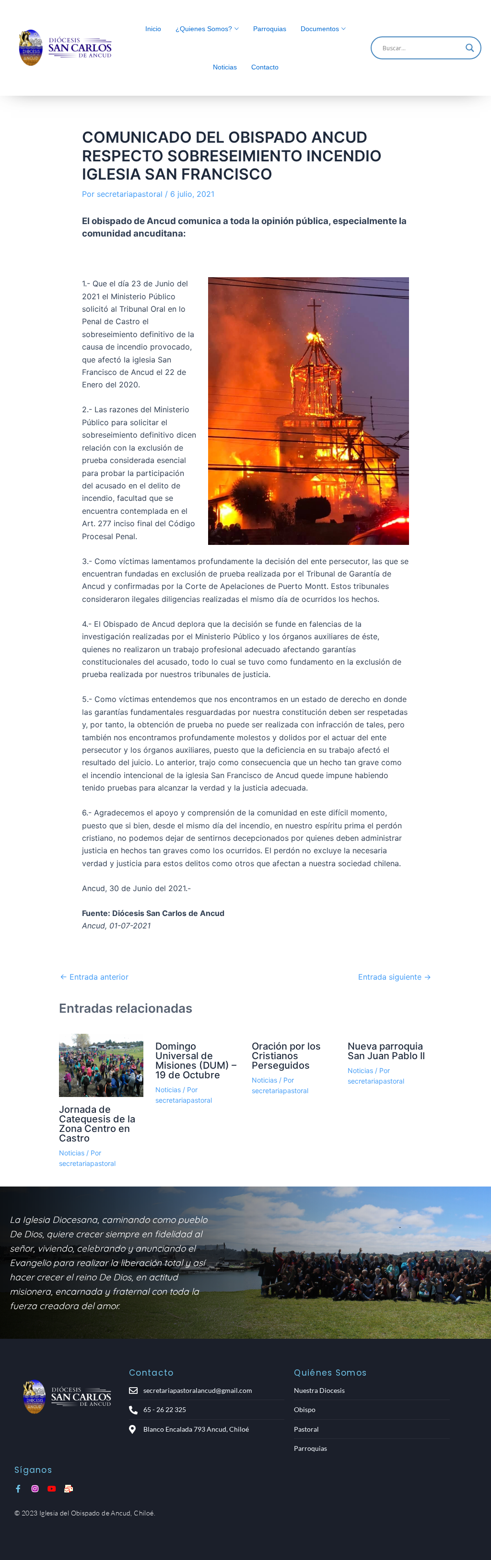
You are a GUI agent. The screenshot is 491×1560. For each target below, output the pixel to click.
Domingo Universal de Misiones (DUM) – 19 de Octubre (195, 1060)
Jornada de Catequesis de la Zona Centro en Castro (97, 1124)
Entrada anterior (94, 977)
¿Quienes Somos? (203, 29)
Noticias (225, 67)
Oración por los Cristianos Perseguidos (286, 1055)
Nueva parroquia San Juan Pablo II (386, 1051)
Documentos (320, 29)
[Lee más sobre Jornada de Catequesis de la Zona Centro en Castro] (101, 1065)
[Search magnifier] (470, 48)
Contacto (265, 67)
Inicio (153, 29)
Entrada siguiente (394, 977)
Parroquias (269, 29)
